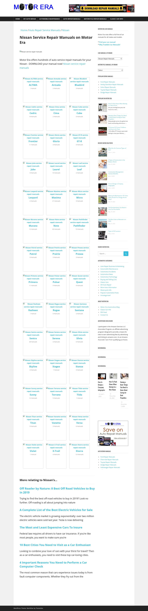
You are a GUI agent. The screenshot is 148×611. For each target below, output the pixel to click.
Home (18, 19)
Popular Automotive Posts (109, 293)
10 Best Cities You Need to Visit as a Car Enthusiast (55, 545)
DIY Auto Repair (29, 19)
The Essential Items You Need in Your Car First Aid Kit (117, 208)
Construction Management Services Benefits (115, 173)
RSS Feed (103, 312)
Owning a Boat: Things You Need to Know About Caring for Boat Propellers (117, 117)
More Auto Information (108, 287)
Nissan (65, 30)
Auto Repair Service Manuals (44, 30)
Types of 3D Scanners (114, 231)
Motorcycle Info (105, 290)
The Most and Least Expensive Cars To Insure (51, 527)
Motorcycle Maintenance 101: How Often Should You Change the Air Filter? (118, 197)
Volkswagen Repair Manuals (110, 467)
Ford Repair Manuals (107, 82)
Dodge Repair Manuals (108, 92)
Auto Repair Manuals (71, 19)
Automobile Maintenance (49, 19)
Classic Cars (104, 282)
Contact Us (104, 315)
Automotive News (106, 274)
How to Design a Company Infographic (101, 386)
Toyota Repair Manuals (108, 90)
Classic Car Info (116, 19)
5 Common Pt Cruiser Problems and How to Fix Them (117, 128)
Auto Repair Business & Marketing (112, 266)
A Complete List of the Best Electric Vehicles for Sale (56, 510)
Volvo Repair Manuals (108, 87)
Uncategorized (105, 295)
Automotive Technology (108, 277)
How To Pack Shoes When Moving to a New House (113, 385)
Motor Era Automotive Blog (110, 307)
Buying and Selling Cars (108, 279)
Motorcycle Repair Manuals (95, 19)
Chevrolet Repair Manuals (109, 460)
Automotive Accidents (108, 272)
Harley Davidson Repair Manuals (111, 84)
